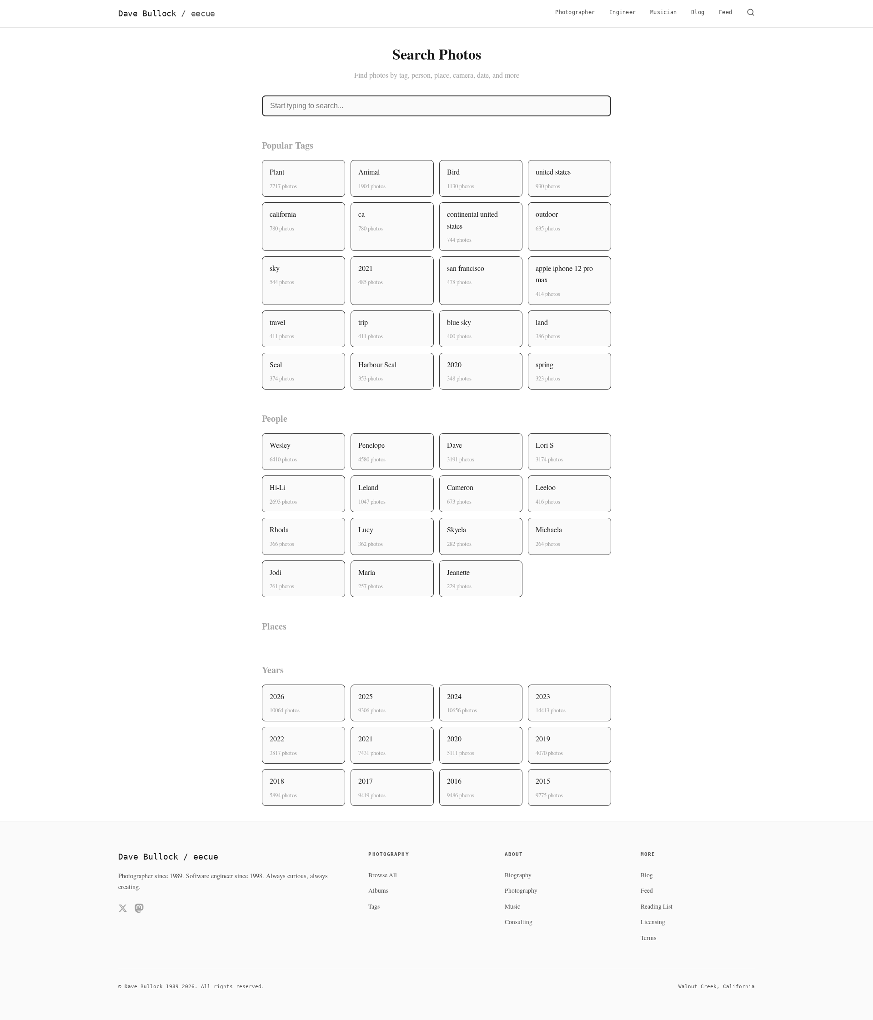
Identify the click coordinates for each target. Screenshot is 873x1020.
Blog (697, 12)
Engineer (622, 12)
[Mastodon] (139, 910)
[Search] (751, 13)
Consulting (518, 922)
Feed (725, 12)
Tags (374, 906)
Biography (518, 875)
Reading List (656, 906)
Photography (521, 890)
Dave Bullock (166, 13)
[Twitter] (122, 910)
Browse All (382, 875)
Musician (663, 12)
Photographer (575, 12)
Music (512, 906)
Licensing (653, 922)
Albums (378, 890)
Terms (648, 938)
